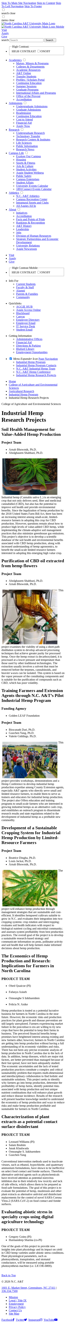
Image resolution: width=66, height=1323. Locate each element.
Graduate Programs (27, 89)
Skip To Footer (33, 6)
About (12, 209)
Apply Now (23, 126)
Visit (4, 30)
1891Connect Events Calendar (34, 189)
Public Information (27, 146)
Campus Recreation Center (31, 199)
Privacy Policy (17, 1307)
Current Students (26, 284)
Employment (16, 1303)
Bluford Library (25, 348)
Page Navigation (48, 358)
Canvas (20, 316)
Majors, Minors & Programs (32, 63)
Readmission (23, 112)
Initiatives (21, 212)
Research (14, 129)
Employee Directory (28, 319)
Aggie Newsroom (26, 248)
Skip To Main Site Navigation (18, 3)
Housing (21, 159)
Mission (13, 1297)
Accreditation (24, 99)
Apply (5, 33)
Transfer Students (26, 76)
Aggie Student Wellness (30, 172)
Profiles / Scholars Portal (30, 79)
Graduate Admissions (28, 109)
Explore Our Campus (28, 156)
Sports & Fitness (25, 162)
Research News (25, 149)
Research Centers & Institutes (33, 139)
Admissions (15, 103)
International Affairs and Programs (36, 92)
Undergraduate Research (30, 133)
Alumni (20, 290)
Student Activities (26, 169)
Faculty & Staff (25, 287)
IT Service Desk (25, 326)
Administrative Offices (29, 339)
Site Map (14, 1313)
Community (23, 297)
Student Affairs (25, 182)
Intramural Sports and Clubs (32, 202)
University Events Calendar (32, 185)
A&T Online (23, 73)
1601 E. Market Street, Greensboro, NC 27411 (28, 1287)
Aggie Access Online (28, 309)
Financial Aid (24, 122)
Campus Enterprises (27, 179)
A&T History (24, 225)
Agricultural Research (21, 391)
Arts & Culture (24, 166)
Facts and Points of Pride (30, 219)
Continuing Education (29, 83)
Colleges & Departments (30, 66)
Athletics (14, 192)
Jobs (18, 232)
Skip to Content (46, 3)
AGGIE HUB (24, 306)
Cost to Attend (24, 119)
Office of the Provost (28, 96)
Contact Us (15, 1310)
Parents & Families (27, 293)
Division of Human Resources (33, 235)
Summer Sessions (26, 86)
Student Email (24, 329)
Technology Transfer (28, 136)
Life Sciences (24, 142)
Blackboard (23, 313)
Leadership (22, 229)
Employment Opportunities (31, 352)
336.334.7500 (9, 1291)
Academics (15, 60)
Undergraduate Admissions (31, 106)
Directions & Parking (28, 345)
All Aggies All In (26, 205)
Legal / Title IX (18, 1300)
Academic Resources (28, 69)
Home (12, 381)
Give (4, 36)
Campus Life (16, 153)
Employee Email (25, 323)
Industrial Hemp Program (23, 394)
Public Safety (24, 176)
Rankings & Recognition (30, 222)
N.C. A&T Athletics (27, 196)
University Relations (28, 245)
